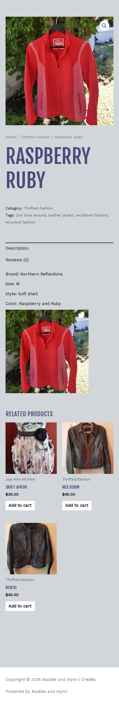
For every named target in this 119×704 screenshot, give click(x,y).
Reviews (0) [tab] (17, 259)
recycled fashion (20, 222)
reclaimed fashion (92, 215)
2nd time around (31, 215)
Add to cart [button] (20, 505)
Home (11, 137)
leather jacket (60, 215)
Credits (88, 679)
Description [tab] (17, 248)
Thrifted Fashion (35, 137)
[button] (104, 26)
